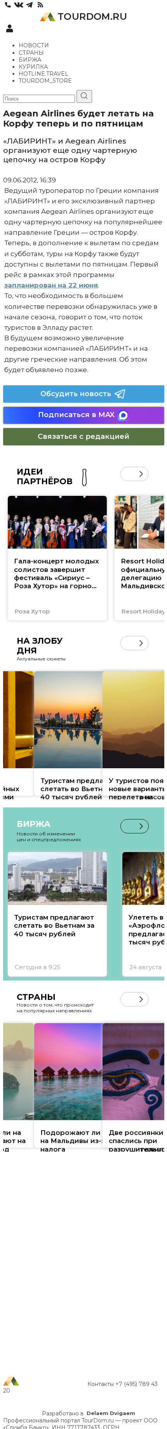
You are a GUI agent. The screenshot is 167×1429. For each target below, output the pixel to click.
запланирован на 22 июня (51, 285)
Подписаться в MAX (76, 415)
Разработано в (88, 1413)
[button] (127, 474)
